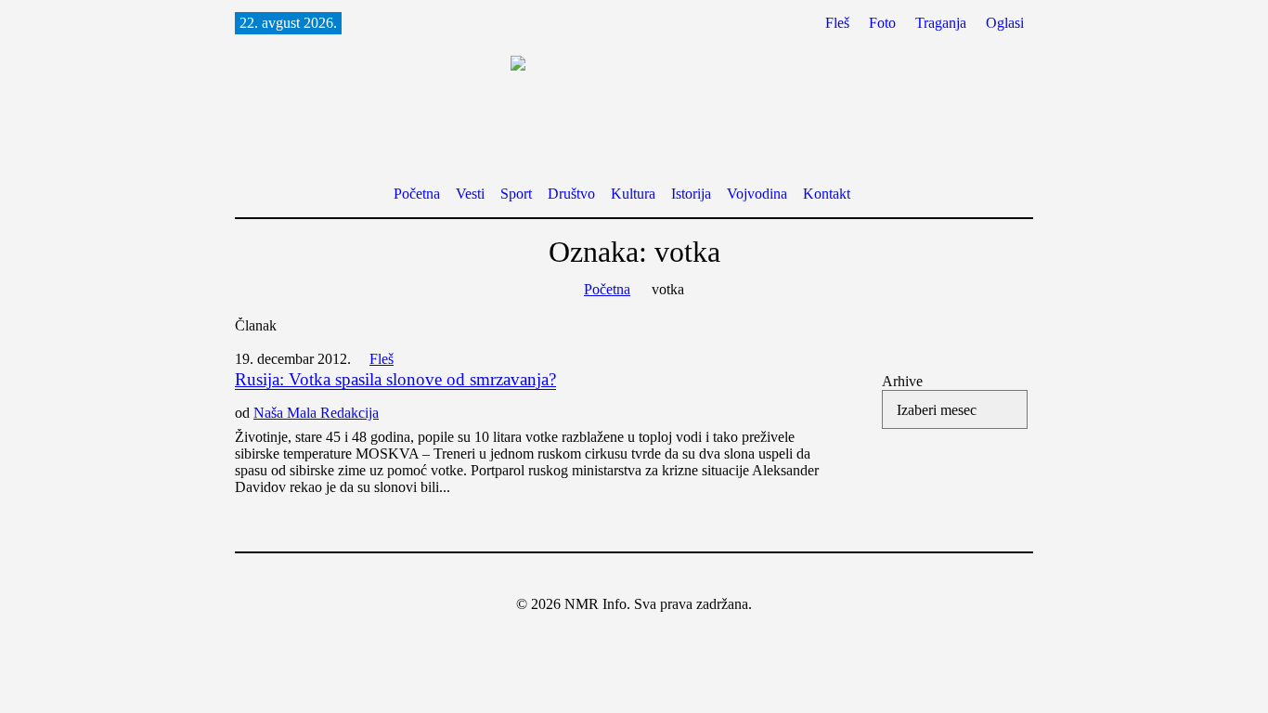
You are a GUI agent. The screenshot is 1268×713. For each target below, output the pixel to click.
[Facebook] (618, 575)
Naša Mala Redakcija (316, 413)
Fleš (381, 359)
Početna (607, 289)
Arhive (902, 381)
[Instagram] (646, 575)
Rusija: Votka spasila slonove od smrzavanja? (395, 379)
